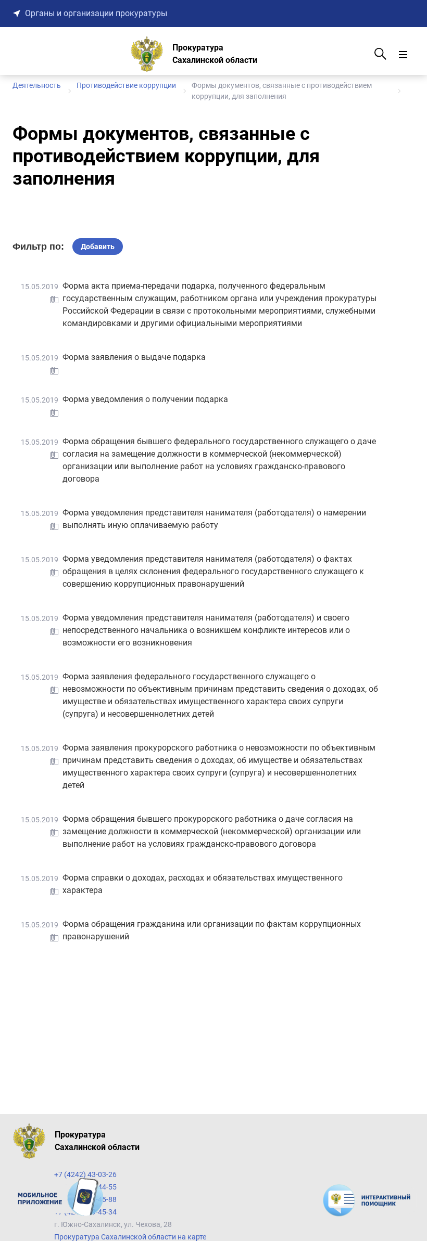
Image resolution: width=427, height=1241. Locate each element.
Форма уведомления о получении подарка (145, 399)
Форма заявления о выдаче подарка (134, 357)
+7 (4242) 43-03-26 (85, 1174)
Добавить (98, 246)
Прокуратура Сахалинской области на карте (130, 1237)
